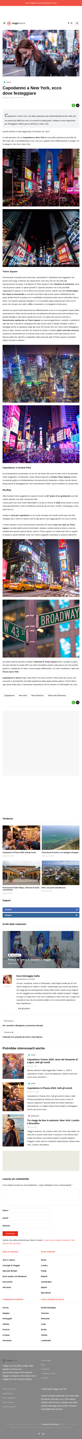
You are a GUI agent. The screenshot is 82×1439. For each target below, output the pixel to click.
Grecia (6, 1308)
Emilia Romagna (48, 1308)
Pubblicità (45, 1369)
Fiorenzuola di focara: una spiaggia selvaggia (60, 852)
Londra (44, 1265)
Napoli (44, 1287)
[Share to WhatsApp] (73, 105)
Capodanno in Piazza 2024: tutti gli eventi (19, 852)
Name (6, 1210)
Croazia (6, 1335)
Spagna (6, 1313)
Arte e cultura (9, 1260)
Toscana (45, 1313)
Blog (43, 1365)
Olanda (6, 1324)
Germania (7, 1340)
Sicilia (44, 1329)
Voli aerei (7, 1287)
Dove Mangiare (9, 1398)
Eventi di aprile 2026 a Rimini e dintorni (29, 959)
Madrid (44, 1276)
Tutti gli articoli (24, 1008)
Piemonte (45, 1319)
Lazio (43, 1324)
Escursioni (7, 1282)
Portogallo (7, 1319)
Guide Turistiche (9, 1389)
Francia (6, 1329)
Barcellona (46, 1293)
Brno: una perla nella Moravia (53, 888)
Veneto (44, 1335)
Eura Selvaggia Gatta (28, 976)
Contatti (44, 1378)
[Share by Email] (77, 105)
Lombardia (46, 1340)
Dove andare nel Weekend (14, 1276)
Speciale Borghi (10, 1271)
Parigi (43, 1271)
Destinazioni (8, 1393)
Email (5, 1218)
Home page (46, 1360)
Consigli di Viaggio (11, 1265)
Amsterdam (46, 1282)
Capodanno (9, 695)
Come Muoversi (9, 1407)
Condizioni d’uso (48, 1373)
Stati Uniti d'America (57, 695)
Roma (43, 1260)
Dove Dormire (8, 1402)
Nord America (37, 695)
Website (6, 1226)
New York (23, 695)
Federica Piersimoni (50, 1424)
